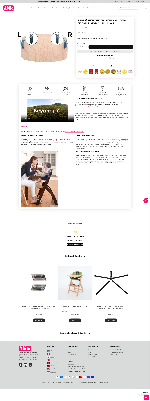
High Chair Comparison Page (76, 371)
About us (70, 349)
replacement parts (51, 143)
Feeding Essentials (69, 8)
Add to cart (38, 320)
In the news (71, 356)
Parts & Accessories (89, 8)
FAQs (90, 352)
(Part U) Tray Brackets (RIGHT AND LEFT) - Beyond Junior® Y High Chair (39, 307)
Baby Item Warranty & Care (76, 366)
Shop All (70, 361)
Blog (137, 1)
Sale (99, 8)
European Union (55, 363)
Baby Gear (71, 364)
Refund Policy (92, 356)
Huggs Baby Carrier (93, 155)
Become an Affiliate (116, 349)
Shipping (80, 34)
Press (69, 359)
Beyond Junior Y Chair (118, 141)
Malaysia (52, 368)
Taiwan (52, 365)
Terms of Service (103, 382)
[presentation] (20, 286)
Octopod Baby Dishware (113, 155)
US (51, 350)
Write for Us (113, 354)
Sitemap (73, 383)
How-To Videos (92, 354)
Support (90, 349)
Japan (52, 357)
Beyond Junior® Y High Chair (75, 306)
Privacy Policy (83, 382)
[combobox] (128, 8)
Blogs (69, 352)
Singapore (53, 372)
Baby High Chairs (44, 8)
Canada (52, 353)
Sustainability (72, 354)
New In (33, 8)
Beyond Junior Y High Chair (84, 106)
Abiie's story (118, 1)
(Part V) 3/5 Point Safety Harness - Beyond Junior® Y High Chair (111, 307)
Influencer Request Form (117, 352)
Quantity (81, 43)
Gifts (79, 8)
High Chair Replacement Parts (76, 368)
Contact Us (129, 1)
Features (24, 126)
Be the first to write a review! (75, 244)
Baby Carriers (56, 8)
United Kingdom (55, 360)
